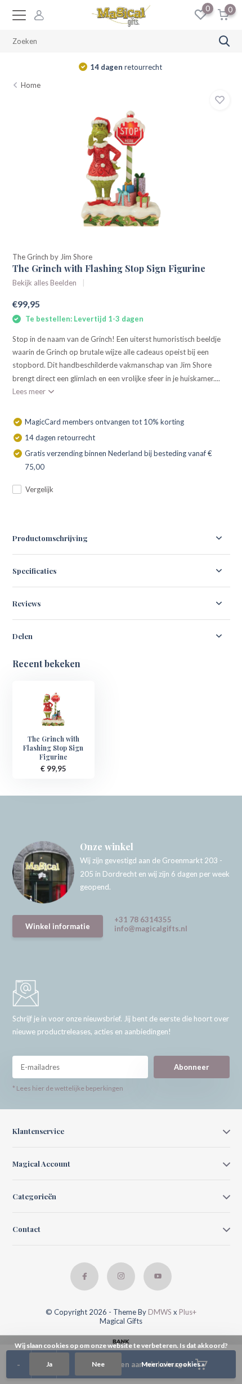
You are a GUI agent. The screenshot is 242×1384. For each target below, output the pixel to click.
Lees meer (29, 391)
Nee (98, 1364)
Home (31, 85)
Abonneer (191, 1067)
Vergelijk (39, 489)
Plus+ (187, 1311)
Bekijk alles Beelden (44, 282)
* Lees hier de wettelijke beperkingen (67, 1088)
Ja (49, 1364)
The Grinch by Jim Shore (52, 256)
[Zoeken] (224, 41)
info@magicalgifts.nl (150, 928)
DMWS (160, 1311)
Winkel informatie (57, 926)
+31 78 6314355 (143, 919)
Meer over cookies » (173, 1364)
